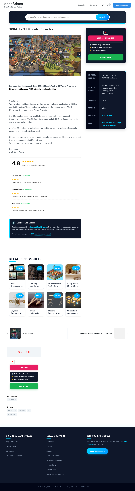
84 (48, 75)
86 (50, 75)
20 (32, 72)
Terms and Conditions (54, 460)
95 (61, 75)
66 (27, 75)
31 (44, 72)
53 (70, 72)
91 (56, 75)
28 (41, 72)
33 (47, 72)
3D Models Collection (14, 456)
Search (102, 17)
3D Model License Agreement (41, 234)
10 (20, 72)
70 (32, 75)
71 (33, 75)
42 (57, 72)
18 (29, 72)
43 (58, 72)
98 (64, 75)
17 (28, 72)
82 (46, 75)
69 (30, 75)
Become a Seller (122, 5)
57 (75, 72)
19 (30, 72)
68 (29, 75)
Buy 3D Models (12, 442)
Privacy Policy (52, 465)
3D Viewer (10, 451)
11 (21, 72)
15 (26, 72)
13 (23, 72)
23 (35, 72)
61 (79, 72)
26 (39, 72)
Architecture (107, 115)
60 (78, 72)
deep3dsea (13, 4)
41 (56, 72)
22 (34, 72)
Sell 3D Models (11, 446)
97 (63, 75)
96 (62, 75)
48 (64, 72)
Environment (111, 125)
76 (39, 75)
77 (40, 75)
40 (55, 72)
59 (77, 72)
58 (76, 72)
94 (59, 75)
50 (66, 72)
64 (25, 75)
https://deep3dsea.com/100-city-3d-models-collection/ (32, 89)
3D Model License (53, 456)
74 (36, 75)
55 (72, 72)
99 (65, 75)
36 (50, 72)
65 (26, 75)
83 (47, 75)
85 (49, 75)
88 (52, 75)
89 (54, 75)
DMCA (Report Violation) (55, 474)
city (103, 125)
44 (59, 72)
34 (48, 72)
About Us (50, 446)
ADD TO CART (105, 57)
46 (62, 72)
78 (41, 75)
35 (49, 72)
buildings (117, 122)
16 (27, 72)
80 (43, 75)
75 (37, 75)
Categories (81, 5)
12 (22, 72)
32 (46, 72)
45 (61, 72)
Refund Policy (51, 470)
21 (33, 72)
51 (68, 72)
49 (65, 72)
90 (55, 75)
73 (35, 75)
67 (28, 75)
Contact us (93, 5)
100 (66, 75)
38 (52, 72)
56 (73, 72)
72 (34, 75)
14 (25, 72)
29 (42, 72)
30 (43, 72)
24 (36, 72)
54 (71, 72)
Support (49, 451)
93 (58, 75)
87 (51, 75)
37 (51, 72)
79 (42, 75)
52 (69, 72)
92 (57, 75)
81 (44, 75)
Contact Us (50, 442)
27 (40, 72)
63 (23, 75)
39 (54, 72)
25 (37, 72)
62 (80, 72)
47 (63, 72)
